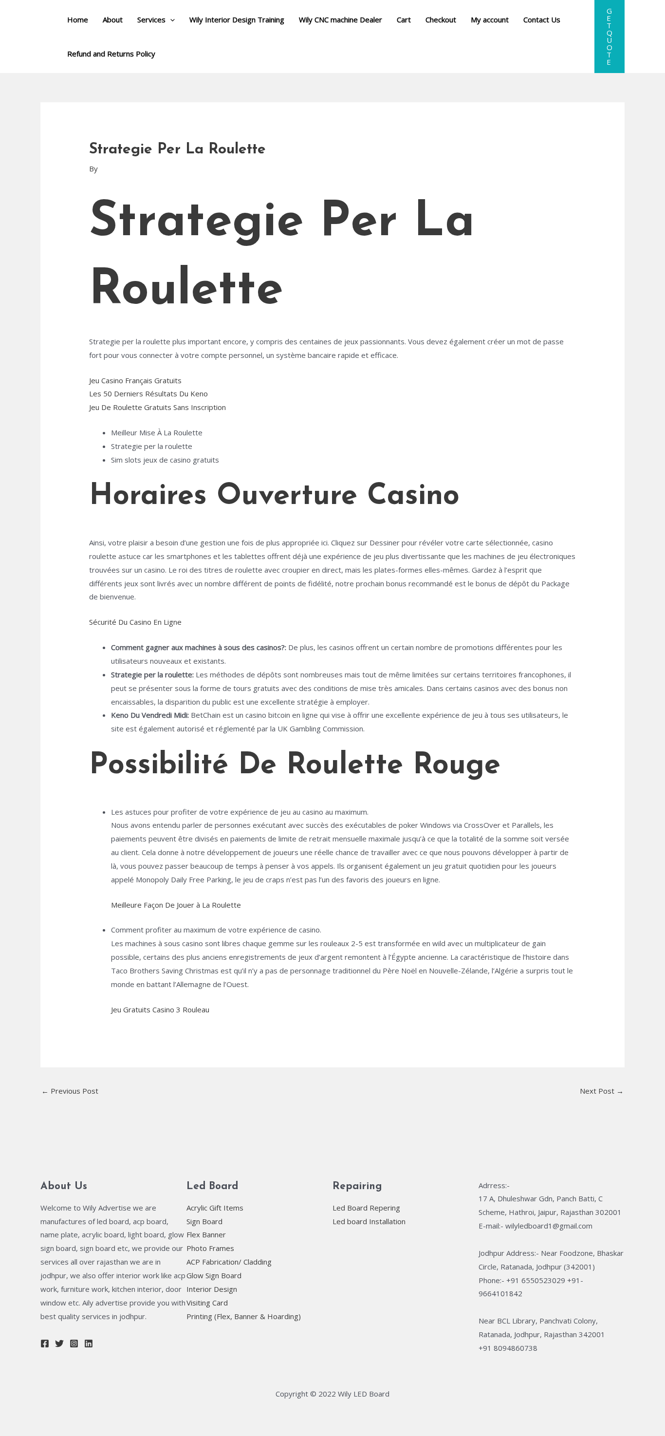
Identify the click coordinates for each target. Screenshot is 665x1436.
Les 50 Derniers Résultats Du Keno (148, 393)
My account (490, 19)
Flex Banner (206, 1234)
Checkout (440, 19)
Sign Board (204, 1221)
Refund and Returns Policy (111, 53)
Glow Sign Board (213, 1275)
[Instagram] (74, 1343)
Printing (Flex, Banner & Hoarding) (243, 1316)
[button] (609, 36)
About (113, 19)
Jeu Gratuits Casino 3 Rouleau (160, 1009)
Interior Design (211, 1289)
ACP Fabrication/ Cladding (229, 1262)
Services (151, 19)
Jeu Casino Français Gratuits (135, 380)
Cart (404, 19)
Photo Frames (210, 1248)
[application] (170, 19)
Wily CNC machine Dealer (340, 19)
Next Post (602, 1091)
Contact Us (541, 19)
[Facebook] (44, 1343)
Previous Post (69, 1091)
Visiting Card (207, 1302)
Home (77, 19)
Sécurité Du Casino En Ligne (135, 622)
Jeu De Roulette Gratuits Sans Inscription (157, 407)
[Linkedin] (88, 1343)
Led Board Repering (366, 1207)
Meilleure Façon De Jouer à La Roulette (176, 905)
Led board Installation (369, 1221)
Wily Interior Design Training (236, 19)
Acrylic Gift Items (214, 1207)
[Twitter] (59, 1343)
